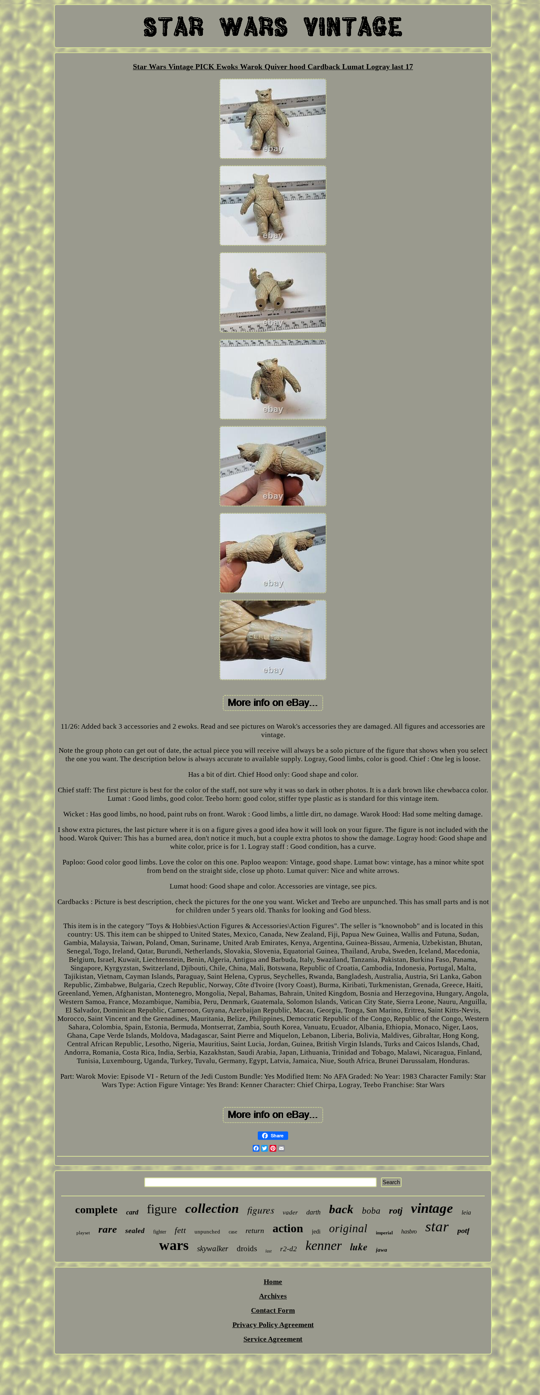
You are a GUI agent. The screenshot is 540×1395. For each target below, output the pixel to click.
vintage (432, 1208)
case (233, 1232)
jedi (316, 1231)
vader (290, 1212)
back (341, 1209)
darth (313, 1212)
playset (83, 1232)
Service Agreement (272, 1339)
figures (260, 1209)
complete (96, 1210)
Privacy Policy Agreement (273, 1325)
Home (273, 1282)
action (288, 1228)
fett (180, 1230)
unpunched (207, 1231)
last (268, 1251)
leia (466, 1212)
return (255, 1230)
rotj (395, 1210)
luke (358, 1246)
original (348, 1228)
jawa (381, 1250)
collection (212, 1208)
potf (463, 1230)
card (132, 1212)
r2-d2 (288, 1249)
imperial (384, 1232)
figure (162, 1209)
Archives (273, 1296)
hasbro (409, 1231)
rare (107, 1229)
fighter (159, 1232)
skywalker (212, 1248)
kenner (323, 1245)
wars (174, 1245)
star (437, 1226)
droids (247, 1248)
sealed (135, 1231)
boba (371, 1211)
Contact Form (273, 1310)
